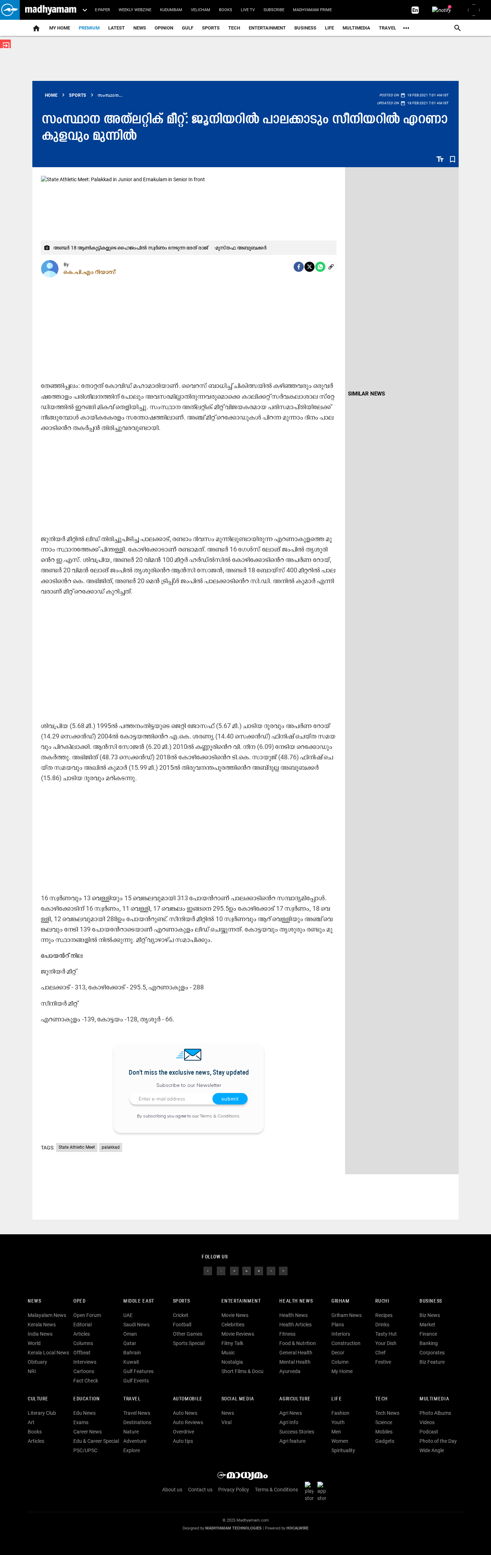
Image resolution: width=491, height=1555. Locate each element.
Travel (387, 28)
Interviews (84, 1362)
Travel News (136, 1413)
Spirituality (343, 1450)
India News (40, 1334)
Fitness (287, 1334)
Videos (427, 1422)
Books (225, 10)
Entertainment (267, 28)
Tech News (387, 1413)
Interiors (340, 1334)
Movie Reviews (237, 1334)
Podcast (428, 1432)
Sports (211, 28)
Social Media (237, 1399)
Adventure (134, 1441)
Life (329, 28)
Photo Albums (435, 1413)
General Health (295, 1352)
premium (89, 28)
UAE (128, 1315)
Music (228, 1352)
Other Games (187, 1334)
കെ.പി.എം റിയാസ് (90, 271)
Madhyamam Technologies (233, 1528)
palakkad (111, 1147)
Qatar (129, 1343)
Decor (337, 1352)
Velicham (200, 10)
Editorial (82, 1324)
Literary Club (42, 1413)
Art (31, 1422)
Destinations (137, 1422)
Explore (131, 1450)
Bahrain (132, 1352)
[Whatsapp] (320, 266)
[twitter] (221, 1270)
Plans (337, 1324)
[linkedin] (246, 1270)
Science (383, 1422)
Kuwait (131, 1362)
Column (340, 1362)
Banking (428, 1343)
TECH (234, 28)
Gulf (187, 28)
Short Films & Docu (242, 1371)
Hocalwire (297, 1528)
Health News (296, 1301)
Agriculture (295, 1399)
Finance (428, 1334)
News (139, 28)
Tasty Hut (386, 1334)
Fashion (340, 1413)
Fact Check (85, 1381)
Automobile (188, 1399)
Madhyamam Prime (312, 10)
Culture (38, 1399)
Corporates (432, 1352)
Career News (87, 1432)
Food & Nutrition (297, 1343)
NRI (32, 1371)
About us (172, 1489)
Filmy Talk (232, 1343)
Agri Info (288, 1422)
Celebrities (232, 1324)
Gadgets (384, 1441)
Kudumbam (171, 10)
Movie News (234, 1315)
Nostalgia (232, 1362)
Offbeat (82, 1352)
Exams (80, 1422)
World (34, 1343)
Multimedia (356, 28)
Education (86, 1399)
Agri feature (292, 1441)
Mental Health (295, 1362)
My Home (59, 28)
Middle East (138, 1301)
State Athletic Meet (77, 1147)
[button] (10, 10)
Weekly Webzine (135, 10)
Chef (380, 1352)
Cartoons (83, 1371)
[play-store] (310, 1491)
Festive (383, 1362)
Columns (83, 1343)
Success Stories (296, 1432)
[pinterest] (283, 1270)
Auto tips (183, 1441)
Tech (381, 1399)
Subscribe (273, 10)
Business (305, 28)
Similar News (366, 393)
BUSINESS (430, 1301)
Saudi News (136, 1324)
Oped (79, 1301)
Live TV (248, 10)
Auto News (185, 1413)
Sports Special (189, 1343)
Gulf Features (138, 1371)
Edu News (84, 1413)
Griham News (346, 1315)
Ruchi (382, 1301)
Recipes (384, 1315)
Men (336, 1432)
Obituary (37, 1362)
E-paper (102, 10)
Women (339, 1441)
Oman (130, 1334)
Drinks (382, 1324)
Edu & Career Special (96, 1441)
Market (427, 1324)
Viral (226, 1422)
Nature (131, 1432)
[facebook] (298, 266)
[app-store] (323, 1491)
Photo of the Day (438, 1441)
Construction (346, 1343)
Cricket (180, 1315)
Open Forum (87, 1315)
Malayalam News (47, 1315)
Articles (81, 1334)
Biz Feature (432, 1362)
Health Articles (295, 1324)
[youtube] (259, 1270)
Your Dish (385, 1343)
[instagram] (234, 1270)
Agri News (290, 1413)
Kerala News (42, 1324)
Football (182, 1324)
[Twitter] (309, 266)
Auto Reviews (188, 1422)
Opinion (164, 28)
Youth (338, 1422)
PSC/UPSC (85, 1450)
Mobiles (384, 1432)
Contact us (200, 1489)
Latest (116, 28)
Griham (340, 1301)
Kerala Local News (48, 1352)
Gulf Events (136, 1381)
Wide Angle (431, 1450)
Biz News (429, 1315)
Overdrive (183, 1432)
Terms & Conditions (219, 1116)
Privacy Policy (233, 1489)
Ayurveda (289, 1371)
